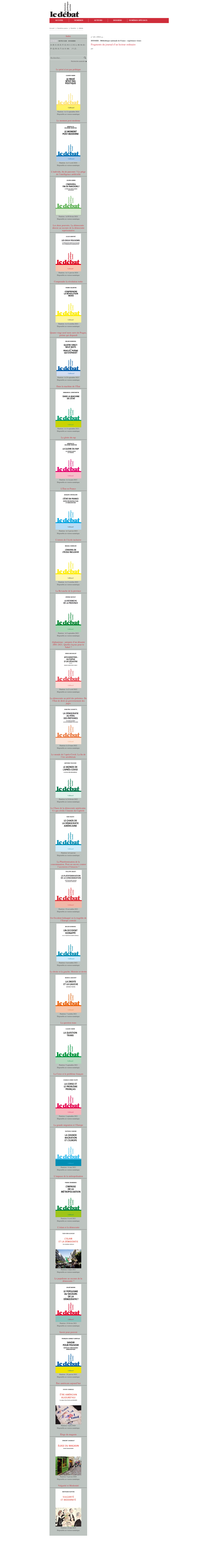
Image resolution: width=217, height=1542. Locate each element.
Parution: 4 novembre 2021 (68, 963)
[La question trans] (68, 1027)
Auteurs (98, 20)
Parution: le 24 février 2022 (68, 799)
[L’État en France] (68, 493)
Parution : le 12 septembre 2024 (68, 111)
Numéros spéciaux (137, 20)
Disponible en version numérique (68, 114)
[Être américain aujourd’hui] (68, 1388)
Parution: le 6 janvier (68, 853)
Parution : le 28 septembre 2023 (68, 377)
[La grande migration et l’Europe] (68, 1129)
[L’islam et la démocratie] (68, 1232)
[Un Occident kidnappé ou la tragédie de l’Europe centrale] (68, 925)
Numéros (78, 20)
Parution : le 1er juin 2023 (68, 480)
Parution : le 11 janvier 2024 (68, 272)
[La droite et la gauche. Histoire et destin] (68, 976)
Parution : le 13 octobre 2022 (68, 582)
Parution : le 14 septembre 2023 (68, 428)
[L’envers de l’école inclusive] (68, 544)
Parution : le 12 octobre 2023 (68, 324)
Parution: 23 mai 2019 (68, 1528)
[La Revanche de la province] (68, 595)
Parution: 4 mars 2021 (68, 1269)
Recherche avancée (78, 61)
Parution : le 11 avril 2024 (68, 163)
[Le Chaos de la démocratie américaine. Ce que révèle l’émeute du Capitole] (68, 815)
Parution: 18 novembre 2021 (68, 909)
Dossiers (117, 20)
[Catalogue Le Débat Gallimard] (68, 74)
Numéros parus (62, 28)
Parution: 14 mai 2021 (68, 1167)
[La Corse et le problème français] (68, 1078)
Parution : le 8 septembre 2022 (68, 633)
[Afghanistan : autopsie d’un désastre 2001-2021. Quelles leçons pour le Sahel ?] (68, 651)
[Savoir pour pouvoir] (68, 1336)
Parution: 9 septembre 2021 (68, 1065)
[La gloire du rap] (68, 442)
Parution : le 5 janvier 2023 (68, 531)
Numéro (73, 28)
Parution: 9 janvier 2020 (68, 1476)
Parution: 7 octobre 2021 (68, 1014)
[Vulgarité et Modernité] (68, 1490)
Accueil (59, 20)
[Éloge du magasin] (68, 1439)
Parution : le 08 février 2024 (68, 216)
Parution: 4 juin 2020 (68, 1425)
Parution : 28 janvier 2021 (68, 1374)
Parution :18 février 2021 (68, 1323)
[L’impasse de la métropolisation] (68, 1180)
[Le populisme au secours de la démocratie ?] (68, 1285)
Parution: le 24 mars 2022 (68, 745)
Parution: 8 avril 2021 (68, 1218)
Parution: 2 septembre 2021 (68, 1116)
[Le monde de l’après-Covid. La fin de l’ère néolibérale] (68, 761)
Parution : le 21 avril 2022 (68, 689)
